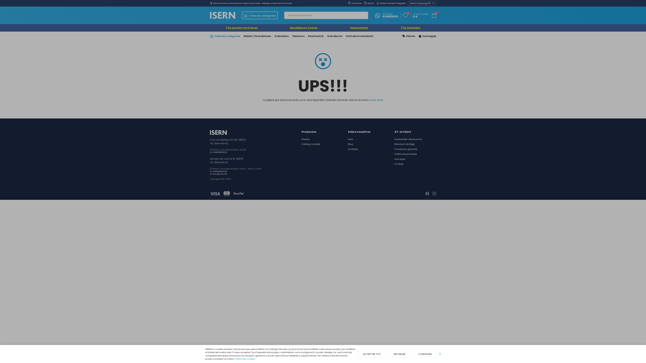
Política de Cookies (244, 358)
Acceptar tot (372, 354)
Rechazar (399, 354)
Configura (425, 354)
